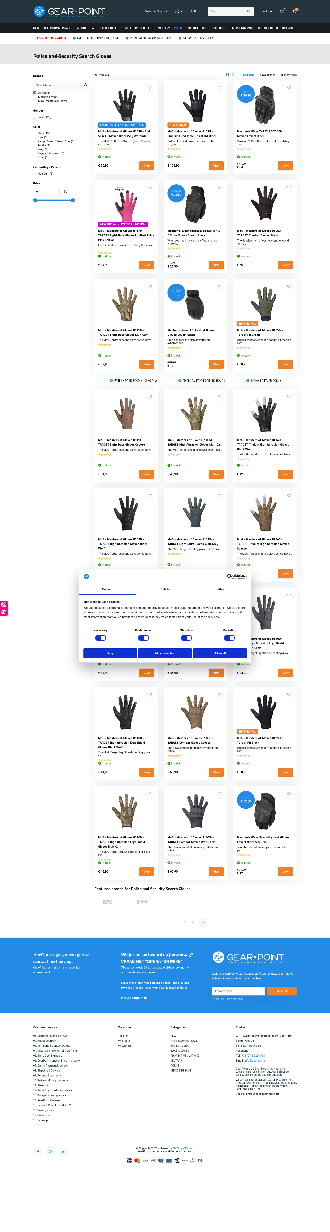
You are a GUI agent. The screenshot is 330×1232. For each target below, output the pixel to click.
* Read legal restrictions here (227, 998)
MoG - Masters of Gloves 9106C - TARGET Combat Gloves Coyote (190, 740)
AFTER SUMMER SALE (57, 28)
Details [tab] (165, 589)
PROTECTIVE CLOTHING (138, 28)
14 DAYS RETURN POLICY (198, 38)
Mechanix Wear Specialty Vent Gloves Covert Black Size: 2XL (263, 839)
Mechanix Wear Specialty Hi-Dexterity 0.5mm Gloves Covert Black (193, 232)
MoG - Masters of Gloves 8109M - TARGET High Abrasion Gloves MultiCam (194, 442)
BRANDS (287, 28)
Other (43, 157)
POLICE (178, 28)
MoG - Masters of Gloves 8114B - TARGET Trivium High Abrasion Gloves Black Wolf (263, 444)
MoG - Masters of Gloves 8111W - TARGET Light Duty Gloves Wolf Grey (192, 541)
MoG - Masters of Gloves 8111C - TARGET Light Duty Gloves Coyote (121, 442)
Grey (42, 149)
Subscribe (282, 991)
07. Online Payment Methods (50, 1065)
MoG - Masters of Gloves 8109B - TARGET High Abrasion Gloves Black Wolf (122, 544)
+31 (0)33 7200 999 (253, 1055)
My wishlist (124, 1045)
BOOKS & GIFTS (268, 28)
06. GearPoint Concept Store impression (57, 1060)
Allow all (220, 653)
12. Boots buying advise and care (53, 1090)
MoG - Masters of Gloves (53, 100)
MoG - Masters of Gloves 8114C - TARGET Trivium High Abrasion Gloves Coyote (263, 544)
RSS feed (188, 1148)
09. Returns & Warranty (47, 1075)
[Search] (249, 11)
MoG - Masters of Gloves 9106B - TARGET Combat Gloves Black (260, 232)
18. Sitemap (40, 1120)
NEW (36, 28)
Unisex (44, 117)
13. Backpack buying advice (49, 1095)
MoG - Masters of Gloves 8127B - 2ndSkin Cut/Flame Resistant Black (191, 133)
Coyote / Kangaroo (51, 153)
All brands (44, 92)
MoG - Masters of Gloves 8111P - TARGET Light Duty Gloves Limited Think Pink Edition (126, 235)
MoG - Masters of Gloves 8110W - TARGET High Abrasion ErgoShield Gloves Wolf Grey (260, 643)
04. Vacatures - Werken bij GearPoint (55, 1050)
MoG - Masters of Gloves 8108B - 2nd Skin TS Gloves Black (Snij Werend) (124, 133)
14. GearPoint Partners (47, 1100)
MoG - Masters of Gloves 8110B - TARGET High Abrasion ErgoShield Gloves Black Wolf (121, 742)
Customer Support (156, 11)
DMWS (176, 1148)
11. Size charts (42, 1085)
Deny (110, 653)
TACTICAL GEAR (85, 28)
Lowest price (267, 74)
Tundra (44, 145)
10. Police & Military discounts (51, 1080)
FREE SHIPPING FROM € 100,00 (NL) (98, 38)
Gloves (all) (54, 56)
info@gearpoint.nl (134, 998)
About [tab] (222, 589)
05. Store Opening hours (47, 1055)
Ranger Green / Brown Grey (56, 141)
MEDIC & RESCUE (198, 28)
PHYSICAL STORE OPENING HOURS (150, 38)
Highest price (289, 74)
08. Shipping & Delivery (46, 1070)
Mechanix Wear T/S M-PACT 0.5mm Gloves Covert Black (261, 133)
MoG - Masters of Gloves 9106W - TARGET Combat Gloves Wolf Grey (191, 839)
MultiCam (45, 173)
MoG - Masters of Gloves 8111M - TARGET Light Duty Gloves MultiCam (123, 332)
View (147, 165)
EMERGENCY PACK (242, 28)
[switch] (143, 638)
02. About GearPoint (45, 1040)
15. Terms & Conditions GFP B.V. (52, 1105)
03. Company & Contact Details (51, 1045)
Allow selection (165, 653)
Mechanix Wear (47, 96)
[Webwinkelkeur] (293, 1148)
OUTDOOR (219, 28)
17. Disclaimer (41, 1115)
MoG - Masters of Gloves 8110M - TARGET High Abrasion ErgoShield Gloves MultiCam (121, 842)
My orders (124, 1040)
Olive (43, 137)
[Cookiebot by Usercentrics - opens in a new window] (230, 577)
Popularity (247, 74)
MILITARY (164, 28)
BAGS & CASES (109, 28)
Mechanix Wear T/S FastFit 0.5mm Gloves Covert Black (191, 332)
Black (44, 133)
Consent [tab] (107, 589)
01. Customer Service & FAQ (50, 1035)
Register (123, 1035)
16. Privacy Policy (43, 1110)
